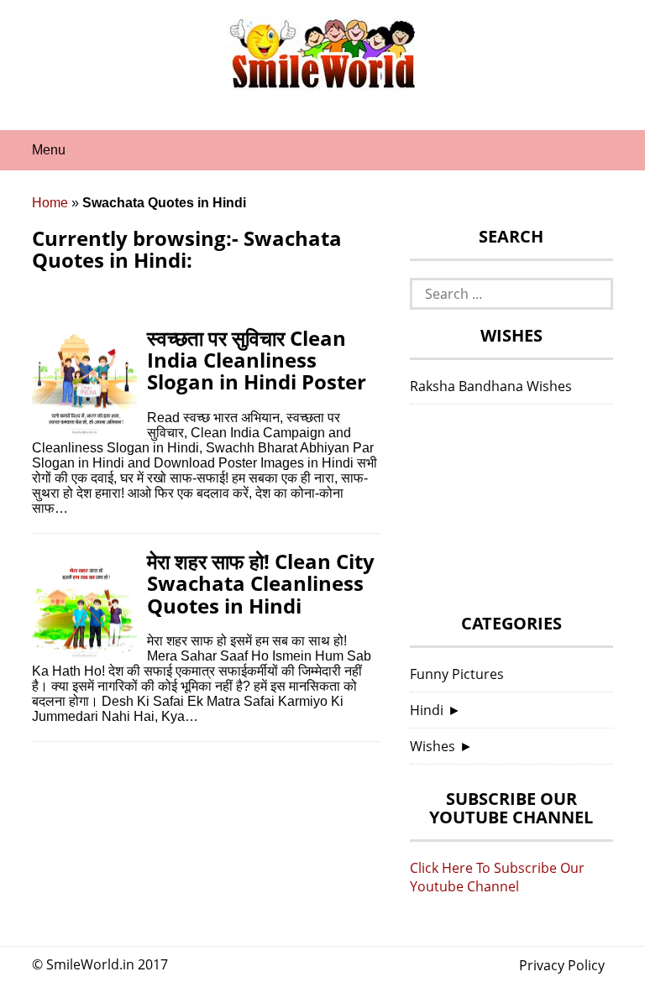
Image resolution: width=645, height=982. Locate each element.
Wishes (432, 746)
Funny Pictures (457, 674)
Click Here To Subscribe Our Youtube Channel (497, 877)
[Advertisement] (511, 514)
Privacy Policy (562, 965)
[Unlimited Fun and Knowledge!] (322, 83)
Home (50, 203)
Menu (49, 150)
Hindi (426, 710)
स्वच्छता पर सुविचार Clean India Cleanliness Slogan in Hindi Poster (256, 360)
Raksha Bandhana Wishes (491, 386)
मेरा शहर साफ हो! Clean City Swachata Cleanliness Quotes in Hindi (261, 583)
